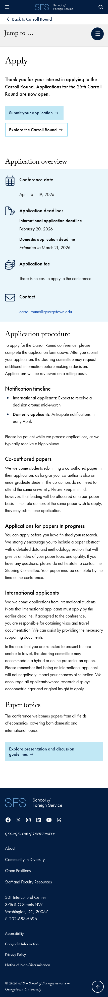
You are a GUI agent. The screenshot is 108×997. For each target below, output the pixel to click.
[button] (97, 33)
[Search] (101, 7)
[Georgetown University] (30, 834)
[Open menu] (7, 7)
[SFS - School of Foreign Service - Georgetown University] (54, 7)
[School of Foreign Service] (33, 803)
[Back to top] (98, 987)
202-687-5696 (23, 918)
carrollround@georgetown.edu (45, 312)
